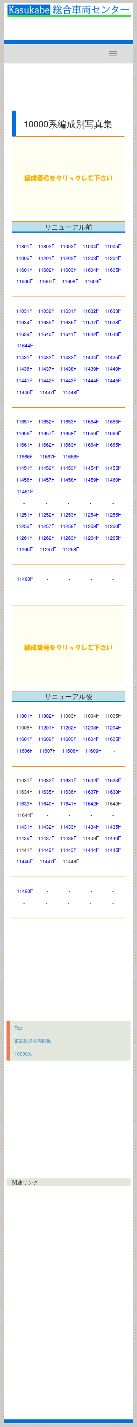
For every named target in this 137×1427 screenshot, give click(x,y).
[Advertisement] (68, 90)
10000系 (23, 1053)
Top (18, 1027)
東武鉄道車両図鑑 (32, 1040)
